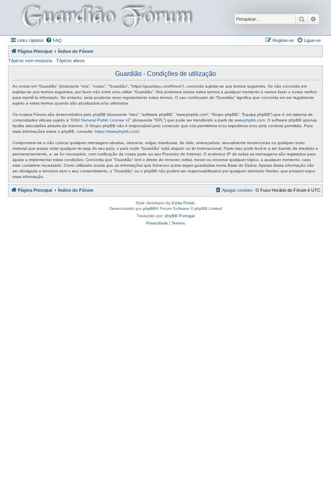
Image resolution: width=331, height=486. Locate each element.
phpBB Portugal (180, 216)
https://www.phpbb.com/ (117, 131)
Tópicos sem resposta (30, 60)
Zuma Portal (183, 203)
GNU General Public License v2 (100, 120)
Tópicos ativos (70, 60)
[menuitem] (54, 40)
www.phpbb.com (250, 120)
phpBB (149, 208)
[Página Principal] (106, 17)
